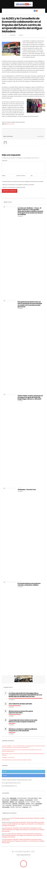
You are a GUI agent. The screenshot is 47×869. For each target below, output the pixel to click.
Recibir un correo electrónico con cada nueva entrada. (14, 187)
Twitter (4, 771)
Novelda (38, 801)
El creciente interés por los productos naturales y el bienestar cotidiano (29, 584)
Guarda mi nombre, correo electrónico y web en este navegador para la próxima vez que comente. (23, 181)
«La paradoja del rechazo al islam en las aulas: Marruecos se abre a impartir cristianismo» (23, 721)
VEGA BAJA (25, 807)
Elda (16, 801)
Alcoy (8, 798)
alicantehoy (13, 35)
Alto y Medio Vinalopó (33, 798)
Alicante (21, 35)
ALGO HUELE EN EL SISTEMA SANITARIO (20, 704)
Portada (10, 691)
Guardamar (21, 802)
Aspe (40, 798)
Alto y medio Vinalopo (22, 798)
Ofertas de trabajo (6, 803)
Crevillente (14, 800)
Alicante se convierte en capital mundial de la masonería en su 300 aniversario (23, 730)
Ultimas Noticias (18, 807)
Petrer (28, 803)
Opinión (10, 702)
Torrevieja (5, 807)
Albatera (3, 798)
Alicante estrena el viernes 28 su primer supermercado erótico (21, 712)
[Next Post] (34, 131)
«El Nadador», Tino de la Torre (27, 489)
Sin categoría (35, 805)
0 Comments (20, 216)
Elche (19, 300)
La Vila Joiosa (28, 801)
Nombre (4, 175)
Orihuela (22, 803)
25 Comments (11, 699)
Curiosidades (29, 800)
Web (31, 175)
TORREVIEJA (12, 807)
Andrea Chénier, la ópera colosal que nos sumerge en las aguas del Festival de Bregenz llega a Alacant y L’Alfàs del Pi (30, 397)
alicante (8, 123)
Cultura (19, 206)
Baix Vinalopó (5, 800)
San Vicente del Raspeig (27, 805)
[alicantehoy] (23, 4)
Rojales (3, 805)
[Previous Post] (13, 131)
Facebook (5, 775)
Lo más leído (33, 801)
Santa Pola (8, 805)
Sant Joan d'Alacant (17, 805)
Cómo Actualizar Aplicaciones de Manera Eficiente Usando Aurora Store (23, 819)
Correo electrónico (21, 175)
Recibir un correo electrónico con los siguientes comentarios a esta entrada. (18, 184)
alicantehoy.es (23, 851)
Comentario (5, 160)
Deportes (5, 802)
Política (32, 803)
